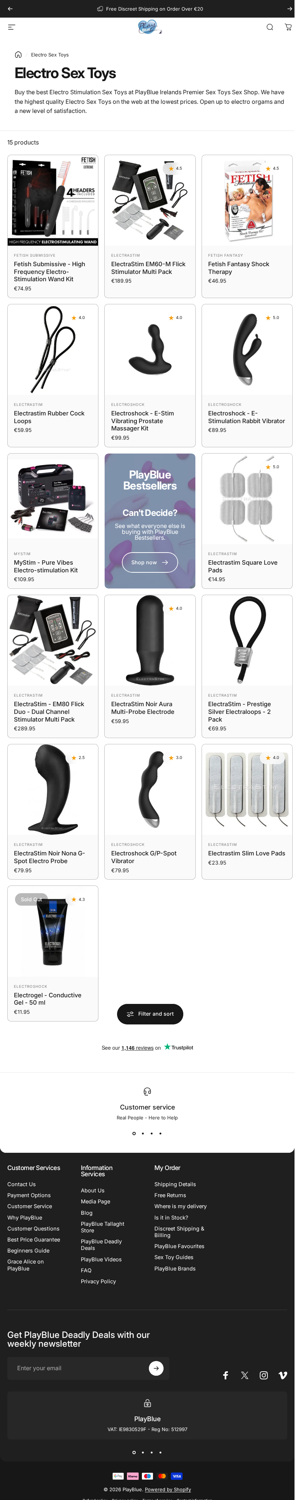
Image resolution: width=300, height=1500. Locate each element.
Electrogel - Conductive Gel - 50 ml (48, 998)
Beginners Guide (28, 1250)
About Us (93, 1190)
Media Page (95, 1201)
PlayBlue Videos (101, 1259)
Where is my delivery (180, 1206)
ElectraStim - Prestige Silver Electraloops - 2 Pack (239, 711)
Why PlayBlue (24, 1217)
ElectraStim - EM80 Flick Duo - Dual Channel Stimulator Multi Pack (49, 711)
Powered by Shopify (168, 1489)
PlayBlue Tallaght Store (102, 1227)
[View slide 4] (160, 1133)
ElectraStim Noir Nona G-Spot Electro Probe (49, 857)
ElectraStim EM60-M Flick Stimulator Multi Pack (148, 267)
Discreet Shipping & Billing (179, 1232)
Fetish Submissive (35, 255)
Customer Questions (33, 1228)
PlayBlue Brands (175, 1268)
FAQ (86, 1270)
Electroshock (128, 404)
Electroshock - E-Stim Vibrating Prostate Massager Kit (142, 421)
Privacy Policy (98, 1281)
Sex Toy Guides (174, 1257)
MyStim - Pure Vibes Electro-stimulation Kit (46, 566)
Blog (87, 1213)
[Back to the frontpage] (18, 54)
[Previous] (10, 9)
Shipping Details (175, 1184)
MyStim (22, 553)
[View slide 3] (151, 1133)
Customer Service (29, 1206)
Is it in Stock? (171, 1217)
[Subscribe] (156, 1368)
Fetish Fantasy (225, 255)
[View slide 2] (143, 1133)
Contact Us (21, 1184)
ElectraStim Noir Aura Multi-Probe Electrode (143, 707)
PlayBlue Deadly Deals (101, 1244)
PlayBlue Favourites (179, 1246)
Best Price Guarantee (33, 1239)
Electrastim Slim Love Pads (246, 853)
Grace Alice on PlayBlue (25, 1265)
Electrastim (125, 255)
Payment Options (29, 1195)
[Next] (290, 9)
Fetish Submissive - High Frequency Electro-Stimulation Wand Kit (49, 271)
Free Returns (170, 1195)
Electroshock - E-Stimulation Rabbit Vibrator (246, 417)
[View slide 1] (134, 1133)
